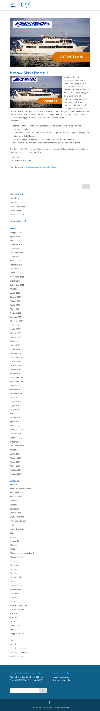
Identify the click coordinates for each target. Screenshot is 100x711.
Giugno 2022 (15, 365)
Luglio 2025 (15, 256)
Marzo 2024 (15, 309)
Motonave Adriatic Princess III (29, 72)
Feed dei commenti (18, 652)
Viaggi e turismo (17, 633)
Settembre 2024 (17, 285)
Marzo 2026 (15, 240)
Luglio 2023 (15, 329)
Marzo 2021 (15, 385)
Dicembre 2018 (16, 429)
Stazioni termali (17, 609)
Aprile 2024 (15, 305)
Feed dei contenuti (18, 648)
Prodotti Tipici (16, 577)
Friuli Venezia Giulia (18, 521)
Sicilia (12, 601)
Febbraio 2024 (16, 313)
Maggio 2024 (15, 301)
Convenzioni (15, 512)
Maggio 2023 (15, 337)
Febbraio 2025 (16, 265)
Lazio (12, 533)
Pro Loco (13, 569)
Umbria (13, 621)
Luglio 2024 (15, 293)
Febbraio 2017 (16, 470)
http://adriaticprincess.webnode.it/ (41, 167)
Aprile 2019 (15, 421)
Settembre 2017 (17, 445)
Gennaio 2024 (16, 317)
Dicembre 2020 (16, 397)
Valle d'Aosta (15, 625)
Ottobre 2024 (15, 281)
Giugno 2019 (15, 417)
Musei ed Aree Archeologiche (23, 553)
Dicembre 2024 (16, 272)
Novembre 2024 (17, 277)
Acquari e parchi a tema (20, 488)
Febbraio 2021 (16, 389)
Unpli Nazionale (62, 707)
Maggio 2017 (15, 458)
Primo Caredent (17, 214)
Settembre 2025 (17, 252)
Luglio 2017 (15, 454)
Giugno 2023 (15, 333)
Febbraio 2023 (16, 349)
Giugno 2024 (15, 297)
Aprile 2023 (15, 341)
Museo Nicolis (16, 210)
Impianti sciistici (17, 529)
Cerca (43, 690)
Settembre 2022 (17, 357)
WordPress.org (16, 656)
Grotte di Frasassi (17, 206)
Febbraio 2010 (16, 474)
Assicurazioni (16, 496)
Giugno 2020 (15, 409)
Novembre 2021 (17, 377)
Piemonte (14, 565)
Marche (13, 545)
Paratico (13, 202)
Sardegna (14, 593)
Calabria (13, 505)
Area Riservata (16, 492)
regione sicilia (16, 585)
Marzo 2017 (15, 466)
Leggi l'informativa (61, 677)
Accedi (13, 644)
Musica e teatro (17, 557)
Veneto (13, 629)
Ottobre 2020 (15, 401)
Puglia (12, 581)
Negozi (13, 561)
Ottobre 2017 (15, 442)
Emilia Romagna (17, 517)
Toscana (13, 613)
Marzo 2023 (15, 345)
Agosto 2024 (15, 289)
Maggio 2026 (15, 232)
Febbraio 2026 (16, 244)
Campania (14, 509)
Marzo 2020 (15, 413)
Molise (13, 549)
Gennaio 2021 (16, 393)
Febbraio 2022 (16, 373)
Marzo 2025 (15, 260)
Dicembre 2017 (16, 438)
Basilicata (14, 500)
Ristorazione (15, 589)
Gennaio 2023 (16, 353)
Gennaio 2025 (16, 268)
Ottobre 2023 (15, 325)
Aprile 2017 (15, 462)
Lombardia (14, 541)
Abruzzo (13, 484)
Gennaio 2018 (16, 433)
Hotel (12, 525)
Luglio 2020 (15, 405)
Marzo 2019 (15, 425)
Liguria (13, 537)
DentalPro (14, 198)
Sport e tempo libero (19, 605)
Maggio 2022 (15, 369)
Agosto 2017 (15, 450)
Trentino (13, 617)
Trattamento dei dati (62, 680)
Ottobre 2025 (15, 248)
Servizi (13, 597)
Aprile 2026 (15, 236)
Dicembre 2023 (16, 321)
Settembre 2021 (17, 381)
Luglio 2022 (15, 361)
